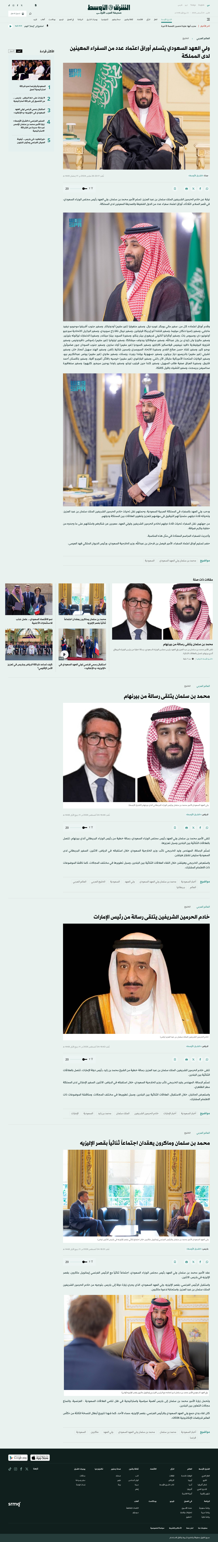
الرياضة (80, 20)
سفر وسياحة (80, 1481)
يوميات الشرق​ (92, 20)
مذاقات (82, 1476)
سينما (137, 1485)
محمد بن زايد (104, 1113)
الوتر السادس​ (133, 1481)
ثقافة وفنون (128, 20)
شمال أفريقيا (202, 1485)
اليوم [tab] (19, 51)
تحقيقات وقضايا (186, 1513)
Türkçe (193, 5)
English (201, 5)
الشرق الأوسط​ (166, 20)
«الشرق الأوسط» (195, 175)
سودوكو (136, 1513)
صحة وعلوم (116, 20)
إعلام (137, 1489)
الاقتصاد (140, 20)
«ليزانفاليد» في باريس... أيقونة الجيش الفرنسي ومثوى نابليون (31, 141)
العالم (155, 20)
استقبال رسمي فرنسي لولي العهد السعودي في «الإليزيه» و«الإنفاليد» (29, 111)
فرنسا (193, 1438)
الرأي (148, 20)
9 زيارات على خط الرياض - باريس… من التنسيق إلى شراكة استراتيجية (29, 99)
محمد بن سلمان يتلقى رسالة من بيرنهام (188, 644)
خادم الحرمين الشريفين (146, 1113)
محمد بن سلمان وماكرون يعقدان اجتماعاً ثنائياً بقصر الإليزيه (145, 1143)
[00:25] (82, 644)
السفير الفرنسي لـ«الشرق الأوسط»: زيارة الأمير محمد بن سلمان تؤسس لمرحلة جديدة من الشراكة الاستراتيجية (28, 126)
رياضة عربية (205, 1513)
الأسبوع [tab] (12, 51)
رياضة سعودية (204, 1508)
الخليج (186, 38)
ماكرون (94, 1432)
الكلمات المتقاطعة (132, 1508)
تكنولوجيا (104, 20)
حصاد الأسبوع (187, 1508)
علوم (119, 1481)
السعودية (150, 560)
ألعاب (43, 20)
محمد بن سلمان (168, 1432)
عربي (208, 5)
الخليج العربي (98, 881)
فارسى (180, 5)
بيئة (119, 1485)
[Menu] (208, 19)
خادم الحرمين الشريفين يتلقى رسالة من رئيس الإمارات (152, 917)
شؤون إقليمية (205, 1494)
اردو (186, 5)
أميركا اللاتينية (187, 1494)
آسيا (190, 1485)
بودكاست (52, 20)
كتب (137, 1476)
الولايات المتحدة (186, 1476)
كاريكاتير (171, 1481)
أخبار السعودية (188, 881)
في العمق (70, 20)
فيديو (61, 20)
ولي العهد (130, 881)
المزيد (35, 20)
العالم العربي (203, 38)
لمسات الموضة (80, 1485)
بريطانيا (181, 887)
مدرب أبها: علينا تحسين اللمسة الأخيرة (178, 26)
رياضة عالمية (206, 1517)
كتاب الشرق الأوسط (166, 1485)
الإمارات (75, 1113)
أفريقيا (189, 1489)
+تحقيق (189, 1517)
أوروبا (190, 1481)
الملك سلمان (122, 1113)
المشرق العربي (202, 1489)
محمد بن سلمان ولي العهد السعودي (177, 560)
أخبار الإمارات (169, 1113)
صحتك (118, 1476)
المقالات (171, 1476)
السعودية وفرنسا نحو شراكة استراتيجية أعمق (33, 88)
